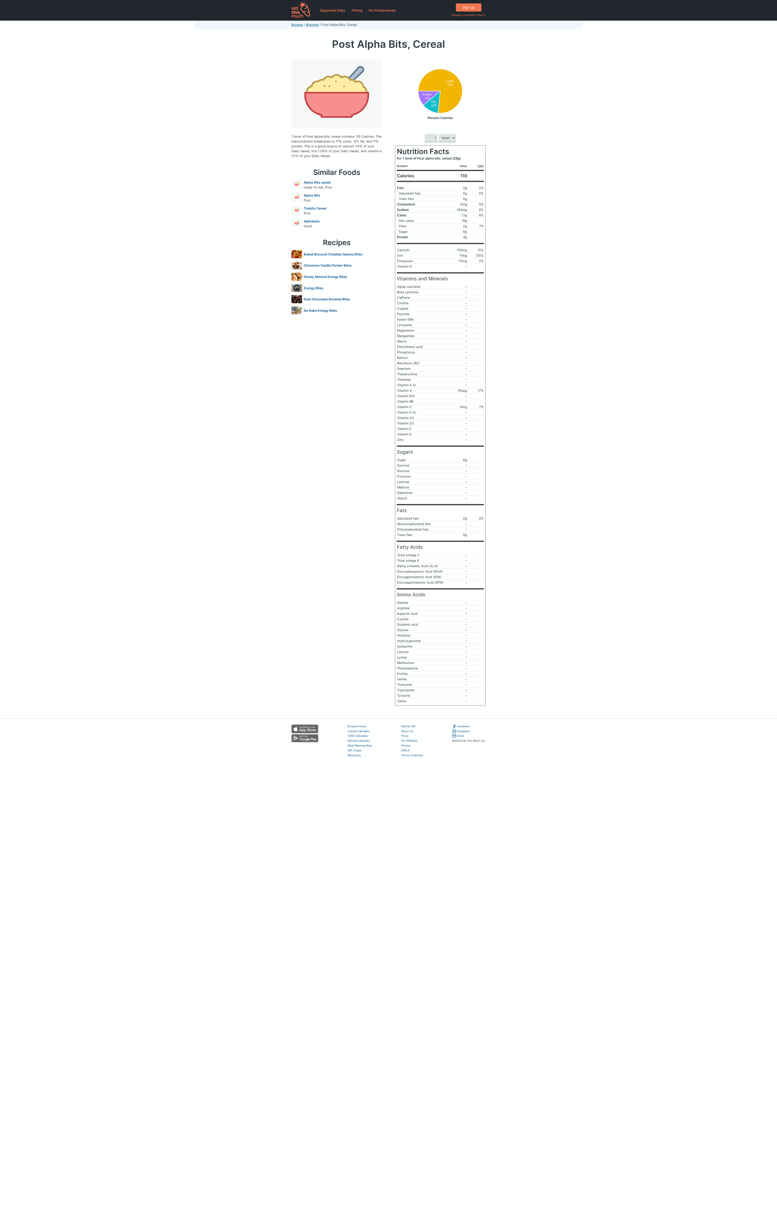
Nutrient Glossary (359, 740)
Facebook (463, 726)
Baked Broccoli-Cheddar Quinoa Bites (333, 254)
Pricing (357, 10)
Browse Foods (357, 726)
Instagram (463, 731)
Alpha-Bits (312, 195)
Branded (312, 25)
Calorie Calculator (359, 731)
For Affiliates (409, 740)
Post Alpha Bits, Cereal (388, 44)
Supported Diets (332, 10)
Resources (354, 755)
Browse (297, 25)
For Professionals (382, 10)
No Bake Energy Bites (320, 310)
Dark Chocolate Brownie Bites (327, 299)
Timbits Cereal (315, 208)
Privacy (405, 745)
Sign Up (469, 7)
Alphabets (312, 221)
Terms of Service (412, 755)
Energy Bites (313, 288)
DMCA (405, 750)
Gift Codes (354, 750)
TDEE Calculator (358, 735)
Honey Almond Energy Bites (325, 277)
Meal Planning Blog (360, 745)
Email (460, 735)
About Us (407, 731)
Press (404, 735)
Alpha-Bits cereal (317, 182)
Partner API (408, 726)
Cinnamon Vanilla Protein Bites (327, 265)
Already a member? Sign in (469, 15)
